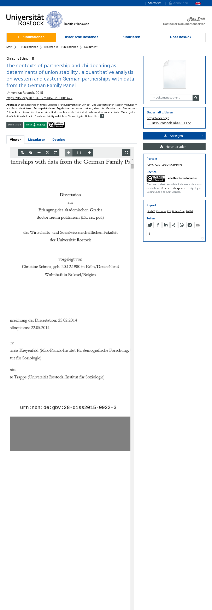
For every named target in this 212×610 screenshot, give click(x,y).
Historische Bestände (81, 37)
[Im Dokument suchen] (196, 98)
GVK (157, 164)
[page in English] (196, 3)
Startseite (154, 3)
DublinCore (178, 211)
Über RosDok (180, 37)
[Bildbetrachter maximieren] (126, 152)
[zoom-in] (22, 152)
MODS (189, 211)
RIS (169, 211)
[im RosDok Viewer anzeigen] (174, 74)
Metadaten (36, 139)
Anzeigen (176, 136)
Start (9, 47)
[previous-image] (69, 152)
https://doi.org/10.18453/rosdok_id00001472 (39, 98)
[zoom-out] (30, 152)
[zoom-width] (39, 152)
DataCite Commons (171, 164)
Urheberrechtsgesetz (173, 188)
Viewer (15, 139)
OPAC (150, 164)
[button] (150, 225)
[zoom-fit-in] (47, 152)
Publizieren (131, 37)
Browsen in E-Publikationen (61, 47)
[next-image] (89, 152)
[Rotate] (55, 152)
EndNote (161, 211)
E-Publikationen (31, 37)
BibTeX (151, 211)
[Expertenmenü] (202, 238)
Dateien (58, 139)
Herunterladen (175, 146)
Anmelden (180, 3)
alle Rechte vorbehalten (183, 178)
